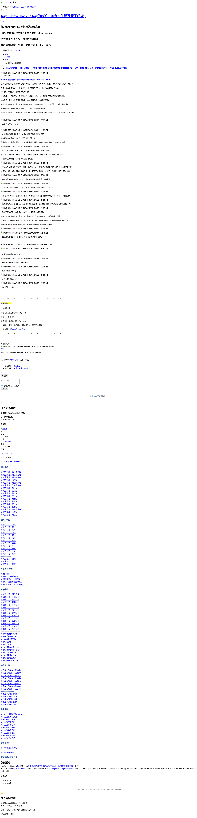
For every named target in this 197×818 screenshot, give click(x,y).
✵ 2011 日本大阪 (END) (10, 647)
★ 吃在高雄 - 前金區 (21, 368)
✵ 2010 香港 (6, 642)
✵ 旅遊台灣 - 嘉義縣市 (10, 616)
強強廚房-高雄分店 (18, 329)
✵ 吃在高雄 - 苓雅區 (9, 493)
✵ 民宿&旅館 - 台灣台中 (11, 673)
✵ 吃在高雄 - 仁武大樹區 (11, 485)
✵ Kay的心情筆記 (8, 733)
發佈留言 (4, 388)
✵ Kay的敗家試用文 (9, 717)
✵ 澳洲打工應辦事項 (9, 577)
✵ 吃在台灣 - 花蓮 (8, 554)
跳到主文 (4, 22)
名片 (6, 59)
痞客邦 (11, 360)
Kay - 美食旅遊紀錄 (13, 461)
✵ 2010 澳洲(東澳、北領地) (12, 585)
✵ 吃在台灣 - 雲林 (8, 541)
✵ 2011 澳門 (6, 645)
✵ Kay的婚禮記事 (8, 725)
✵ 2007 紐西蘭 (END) (9, 634)
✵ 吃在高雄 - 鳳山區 (9, 488)
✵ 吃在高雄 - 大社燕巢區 (11, 483)
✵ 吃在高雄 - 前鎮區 (9, 515)
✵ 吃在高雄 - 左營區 (9, 507)
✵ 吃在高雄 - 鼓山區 (9, 504)
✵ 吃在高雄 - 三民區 (9, 496)
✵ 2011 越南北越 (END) (10, 650)
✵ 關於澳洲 (5, 574)
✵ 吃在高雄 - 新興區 (9, 501)
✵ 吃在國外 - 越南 (8, 564)
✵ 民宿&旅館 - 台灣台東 (11, 686)
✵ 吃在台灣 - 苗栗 (8, 530)
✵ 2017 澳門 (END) (8, 655)
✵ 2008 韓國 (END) (8, 637)
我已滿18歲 (5, 814)
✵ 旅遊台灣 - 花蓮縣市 (10, 629)
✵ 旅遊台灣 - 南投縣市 (10, 610)
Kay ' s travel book (19, 769)
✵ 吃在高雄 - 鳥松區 (9, 491)
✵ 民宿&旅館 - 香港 (9, 699)
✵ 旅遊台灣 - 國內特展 (10, 594)
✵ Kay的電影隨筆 (8, 736)
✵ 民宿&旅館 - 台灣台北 (11, 670)
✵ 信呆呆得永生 (7, 753)
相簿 (6, 54)
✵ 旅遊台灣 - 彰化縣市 (10, 608)
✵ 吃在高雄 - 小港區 (9, 512)
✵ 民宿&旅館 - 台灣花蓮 (11, 689)
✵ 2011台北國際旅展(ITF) (11, 714)
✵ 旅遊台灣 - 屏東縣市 (10, 624)
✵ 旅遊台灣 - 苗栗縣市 (10, 602)
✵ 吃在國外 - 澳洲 (8, 559)
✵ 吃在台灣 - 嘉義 (8, 543)
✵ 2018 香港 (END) (8, 658)
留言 (16, 360)
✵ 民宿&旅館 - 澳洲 (9, 694)
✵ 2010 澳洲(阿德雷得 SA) (11, 582)
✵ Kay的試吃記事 (8, 720)
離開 (11, 814)
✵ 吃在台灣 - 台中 (8, 533)
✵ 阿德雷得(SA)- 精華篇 (11, 579)
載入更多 (4, 376)
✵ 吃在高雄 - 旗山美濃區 (11, 472)
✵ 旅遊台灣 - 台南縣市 (10, 618)
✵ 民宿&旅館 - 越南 (9, 702)
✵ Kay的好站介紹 (8, 738)
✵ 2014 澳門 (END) (8, 653)
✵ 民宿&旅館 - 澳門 (9, 705)
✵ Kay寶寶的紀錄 (8, 728)
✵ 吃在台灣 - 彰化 (8, 535)
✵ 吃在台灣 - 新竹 (8, 527)
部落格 (7, 57)
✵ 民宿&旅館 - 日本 (9, 697)
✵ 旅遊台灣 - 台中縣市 (10, 605)
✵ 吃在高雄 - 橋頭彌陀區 (11, 477)
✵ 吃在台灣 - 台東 (8, 551)
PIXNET (83, 789)
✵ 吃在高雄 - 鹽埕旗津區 (11, 510)
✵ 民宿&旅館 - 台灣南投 (11, 676)
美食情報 (17, 50)
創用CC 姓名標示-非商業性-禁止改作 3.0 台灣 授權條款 (50, 766)
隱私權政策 (110, 789)
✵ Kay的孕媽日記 (8, 730)
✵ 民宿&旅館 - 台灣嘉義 (11, 678)
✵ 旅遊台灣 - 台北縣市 (10, 597)
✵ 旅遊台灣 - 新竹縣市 (10, 600)
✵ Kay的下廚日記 (8, 722)
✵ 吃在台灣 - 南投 (8, 538)
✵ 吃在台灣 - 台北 (8, 525)
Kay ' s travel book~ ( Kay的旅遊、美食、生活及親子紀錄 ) (43, 16)
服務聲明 (118, 789)
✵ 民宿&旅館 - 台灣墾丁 (11, 684)
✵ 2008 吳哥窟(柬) (8, 639)
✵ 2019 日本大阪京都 (9, 661)
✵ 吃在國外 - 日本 (8, 562)
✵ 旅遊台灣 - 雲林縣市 (10, 613)
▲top (3, 372)
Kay (2, 348)
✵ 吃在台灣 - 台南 (8, 546)
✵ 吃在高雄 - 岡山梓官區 (11, 475)
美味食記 (17, 366)
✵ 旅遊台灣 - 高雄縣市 (10, 621)
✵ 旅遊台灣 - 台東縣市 (10, 626)
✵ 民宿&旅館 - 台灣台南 (11, 681)
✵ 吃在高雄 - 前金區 (9, 499)
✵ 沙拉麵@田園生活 (9, 748)
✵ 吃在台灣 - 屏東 (8, 549)
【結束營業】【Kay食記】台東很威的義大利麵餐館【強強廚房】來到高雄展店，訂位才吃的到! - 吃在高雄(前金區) (66, 68)
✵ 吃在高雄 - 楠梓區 (9, 480)
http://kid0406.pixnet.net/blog (63, 769)
